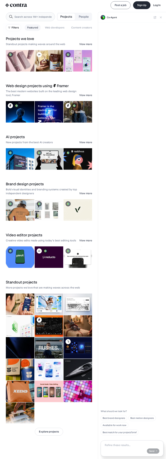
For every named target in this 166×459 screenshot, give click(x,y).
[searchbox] (33, 16)
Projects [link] (66, 16)
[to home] (16, 5)
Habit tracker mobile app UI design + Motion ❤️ (47, 371)
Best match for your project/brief (119, 432)
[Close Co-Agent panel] (160, 17)
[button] (20, 61)
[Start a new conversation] (155, 17)
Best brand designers (114, 418)
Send (151, 451)
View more (85, 44)
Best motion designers (142, 418)
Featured (32, 27)
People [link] (84, 16)
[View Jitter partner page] (39, 54)
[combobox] (30, 16)
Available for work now (114, 425)
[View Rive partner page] (68, 341)
